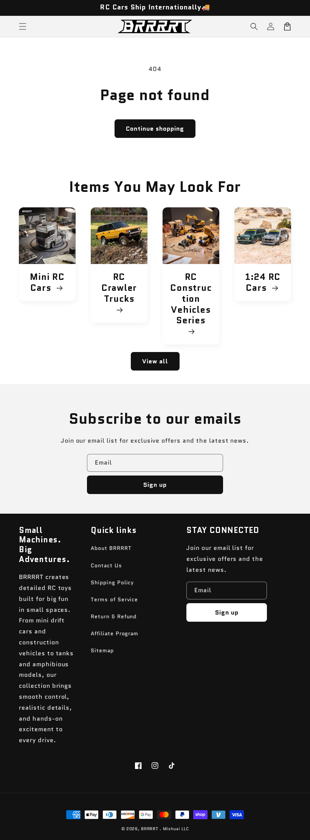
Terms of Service (114, 599)
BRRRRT (149, 829)
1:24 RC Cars (263, 282)
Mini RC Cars (47, 282)
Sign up (155, 484)
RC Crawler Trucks (119, 288)
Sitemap (102, 650)
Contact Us (106, 565)
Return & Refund (113, 616)
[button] (254, 26)
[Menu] (22, 26)
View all (155, 361)
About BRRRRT (111, 548)
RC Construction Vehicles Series (190, 299)
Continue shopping (155, 128)
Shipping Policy (112, 582)
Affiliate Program (114, 633)
